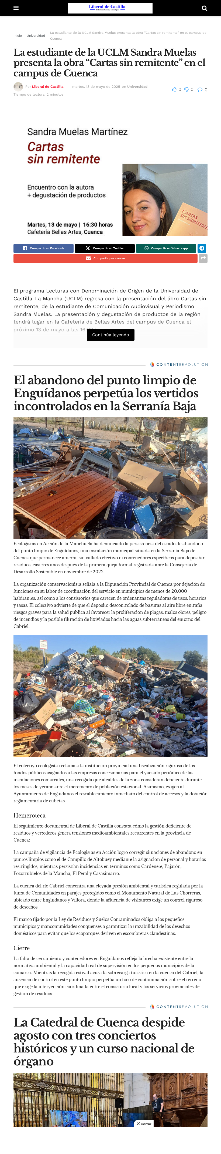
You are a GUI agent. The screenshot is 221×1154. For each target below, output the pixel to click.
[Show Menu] (16, 8)
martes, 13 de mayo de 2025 (96, 87)
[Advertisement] (110, 1140)
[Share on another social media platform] (203, 258)
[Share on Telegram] (202, 248)
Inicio (17, 36)
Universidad (36, 36)
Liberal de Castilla (47, 87)
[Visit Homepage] (110, 8)
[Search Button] (205, 8)
